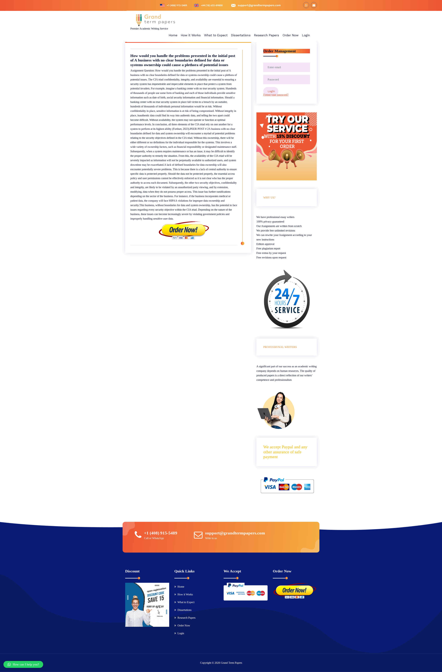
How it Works (185, 594)
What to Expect (185, 602)
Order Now (183, 625)
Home (180, 586)
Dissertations (184, 609)
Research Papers (186, 617)
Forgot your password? (276, 94)
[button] (23, 664)
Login (180, 633)
